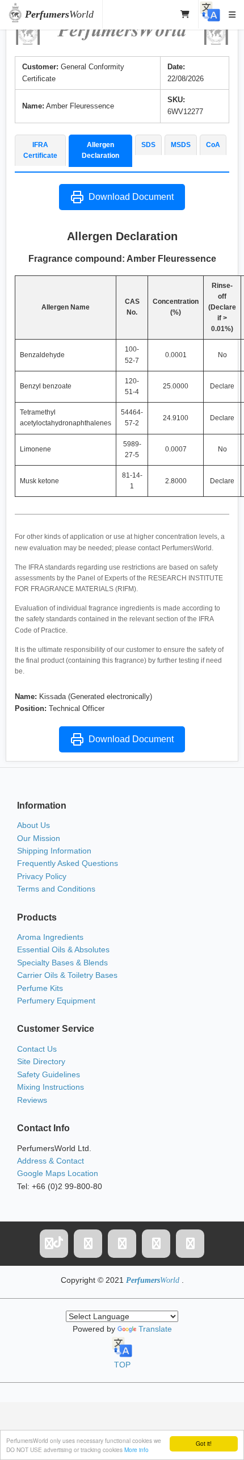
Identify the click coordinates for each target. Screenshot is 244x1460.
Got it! (204, 1443)
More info (136, 1449)
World (59, 14)
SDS (148, 145)
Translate (155, 1328)
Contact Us (37, 1048)
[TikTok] (54, 1243)
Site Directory (41, 1061)
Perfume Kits (40, 988)
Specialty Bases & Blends (62, 962)
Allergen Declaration (100, 150)
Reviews (32, 1100)
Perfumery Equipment (56, 1000)
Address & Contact (50, 1160)
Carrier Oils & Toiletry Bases (67, 975)
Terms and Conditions (56, 888)
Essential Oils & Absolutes (63, 949)
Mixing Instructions (50, 1086)
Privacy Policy (41, 876)
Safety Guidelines (48, 1074)
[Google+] (156, 1243)
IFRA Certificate (40, 150)
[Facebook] (88, 1243)
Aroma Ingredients (50, 937)
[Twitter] (122, 1243)
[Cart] (185, 14)
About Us (33, 825)
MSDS (181, 145)
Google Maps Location (57, 1173)
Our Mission (38, 838)
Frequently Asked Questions (67, 863)
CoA (213, 145)
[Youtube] (190, 1243)
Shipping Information (54, 850)
